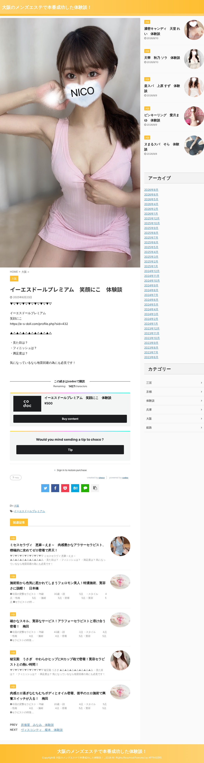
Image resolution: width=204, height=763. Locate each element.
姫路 (149, 427)
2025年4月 (151, 252)
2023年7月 (151, 352)
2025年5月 (151, 247)
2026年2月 (151, 208)
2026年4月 (151, 204)
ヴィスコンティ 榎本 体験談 (42, 730)
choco (102, 477)
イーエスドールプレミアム (29, 511)
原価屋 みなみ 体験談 (37, 725)
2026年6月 (151, 194)
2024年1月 (151, 323)
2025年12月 (152, 218)
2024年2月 (151, 319)
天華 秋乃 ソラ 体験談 (162, 58)
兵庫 (149, 409)
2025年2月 (151, 261)
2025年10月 (152, 223)
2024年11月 (151, 275)
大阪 (16, 505)
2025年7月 (151, 237)
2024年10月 (152, 280)
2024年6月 (151, 299)
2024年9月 (151, 285)
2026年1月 (151, 213)
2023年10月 (152, 338)
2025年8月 (151, 232)
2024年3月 (151, 314)
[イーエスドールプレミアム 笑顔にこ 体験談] (75, 488)
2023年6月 (151, 357)
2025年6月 (151, 242)
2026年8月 (151, 189)
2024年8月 (151, 290)
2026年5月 (151, 199)
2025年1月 (151, 266)
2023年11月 (151, 333)
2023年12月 (152, 328)
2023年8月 (151, 347)
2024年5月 (151, 304)
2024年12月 (152, 271)
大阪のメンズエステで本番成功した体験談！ (47, 7)
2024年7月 (151, 295)
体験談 (150, 400)
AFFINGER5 (154, 757)
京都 (149, 391)
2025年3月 (151, 256)
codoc (125, 477)
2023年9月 (151, 342)
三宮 (149, 382)
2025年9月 (151, 228)
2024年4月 (151, 309)
